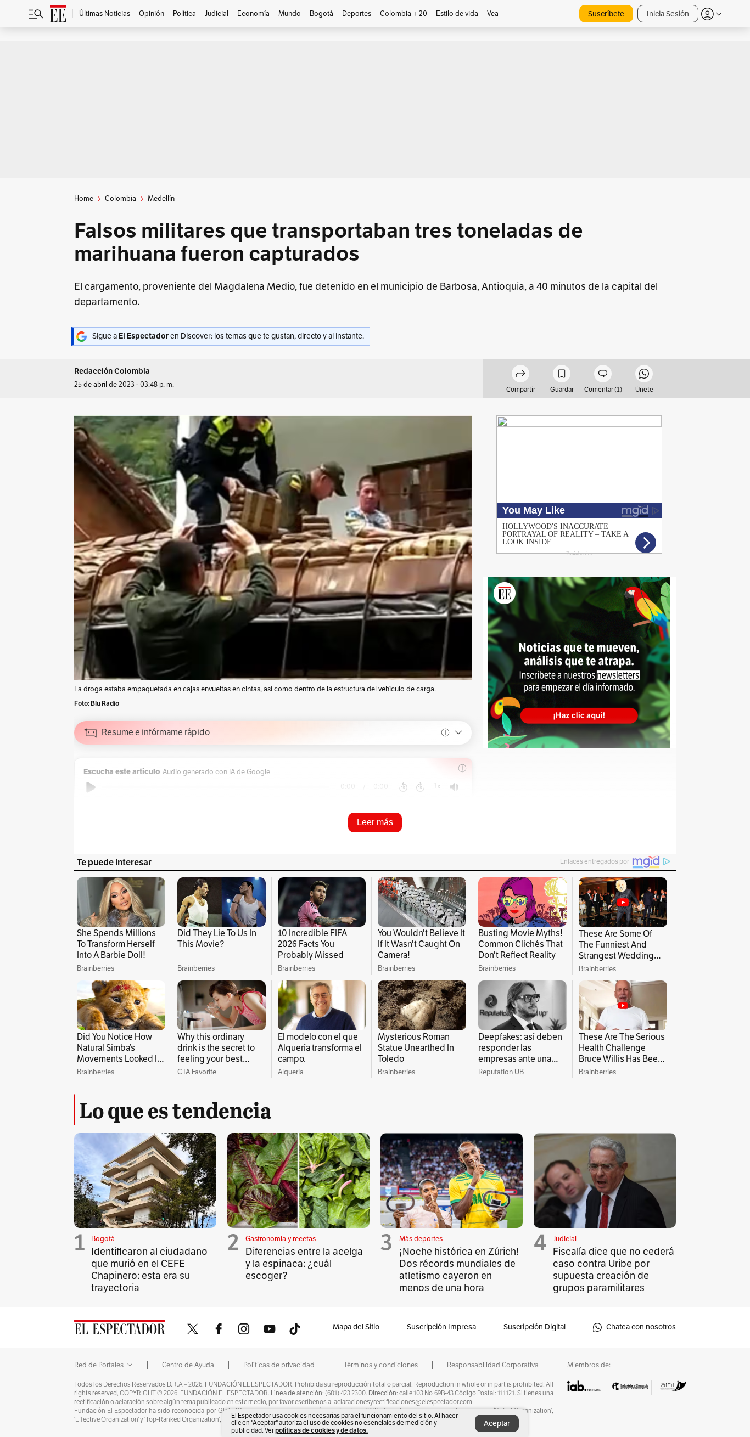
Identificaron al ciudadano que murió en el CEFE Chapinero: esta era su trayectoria (149, 1270)
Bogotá (103, 1239)
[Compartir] (520, 375)
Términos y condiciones (381, 1365)
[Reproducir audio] (91, 787)
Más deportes (421, 1239)
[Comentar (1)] (603, 375)
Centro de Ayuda (188, 1365)
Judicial (565, 1239)
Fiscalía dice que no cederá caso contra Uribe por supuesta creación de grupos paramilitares (613, 1270)
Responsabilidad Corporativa (493, 1365)
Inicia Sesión (668, 14)
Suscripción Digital (534, 1327)
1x (437, 786)
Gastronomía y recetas (280, 1239)
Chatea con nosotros (641, 1327)
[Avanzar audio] (420, 787)
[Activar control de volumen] (454, 787)
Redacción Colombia (112, 371)
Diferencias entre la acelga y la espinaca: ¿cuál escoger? (304, 1264)
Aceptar (497, 1423)
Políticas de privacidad (279, 1365)
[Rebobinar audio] (403, 787)
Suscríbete (606, 14)
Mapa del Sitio (356, 1327)
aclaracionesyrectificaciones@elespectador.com (403, 1402)
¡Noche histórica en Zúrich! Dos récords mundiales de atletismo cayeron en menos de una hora (459, 1270)
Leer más (375, 822)
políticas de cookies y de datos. (321, 1430)
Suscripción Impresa (441, 1327)
